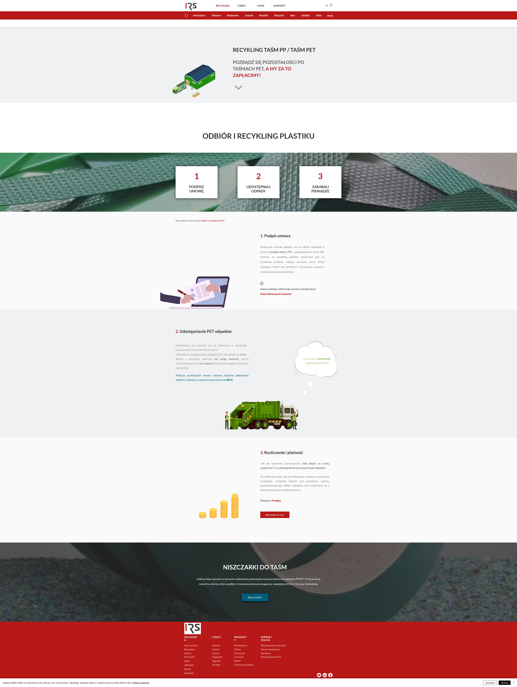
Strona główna (182, 220)
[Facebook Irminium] (330, 675)
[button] (330, 5)
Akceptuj (504, 682)
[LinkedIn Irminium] (325, 675)
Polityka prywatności (140, 682)
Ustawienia (490, 682)
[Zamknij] (513, 683)
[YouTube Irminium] (319, 675)
